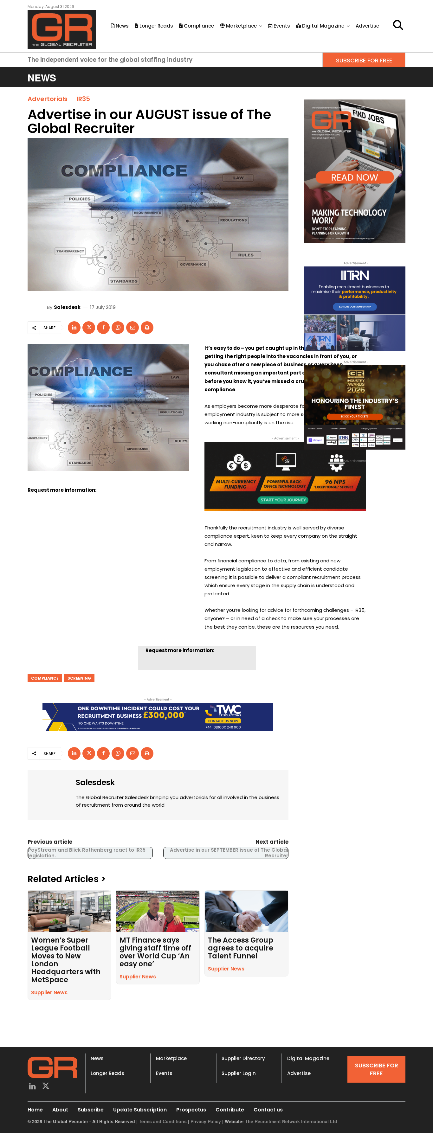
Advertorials (48, 98)
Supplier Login (239, 1073)
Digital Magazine (308, 1058)
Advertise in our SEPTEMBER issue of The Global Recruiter (229, 853)
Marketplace (171, 1058)
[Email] (132, 327)
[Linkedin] (74, 327)
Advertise (299, 1073)
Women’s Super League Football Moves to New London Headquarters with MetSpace (65, 960)
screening (79, 678)
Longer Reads (107, 1073)
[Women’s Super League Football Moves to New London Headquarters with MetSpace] (69, 911)
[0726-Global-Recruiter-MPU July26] (285, 476)
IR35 (83, 98)
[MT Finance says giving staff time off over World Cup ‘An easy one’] (157, 911)
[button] (398, 25)
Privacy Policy (206, 1121)
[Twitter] (46, 1087)
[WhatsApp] (118, 327)
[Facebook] (103, 327)
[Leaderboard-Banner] (157, 717)
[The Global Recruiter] (62, 29)
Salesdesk (67, 307)
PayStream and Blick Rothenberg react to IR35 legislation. (86, 853)
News (97, 1058)
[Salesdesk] (38, 307)
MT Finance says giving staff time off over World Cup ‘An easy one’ (155, 952)
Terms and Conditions (163, 1121)
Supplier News (49, 992)
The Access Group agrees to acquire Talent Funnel (240, 948)
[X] (88, 327)
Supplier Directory (243, 1058)
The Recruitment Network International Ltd (291, 1121)
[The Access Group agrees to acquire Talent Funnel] (246, 911)
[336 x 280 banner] (354, 308)
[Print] (147, 327)
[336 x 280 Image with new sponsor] (354, 407)
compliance (45, 678)
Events (164, 1073)
